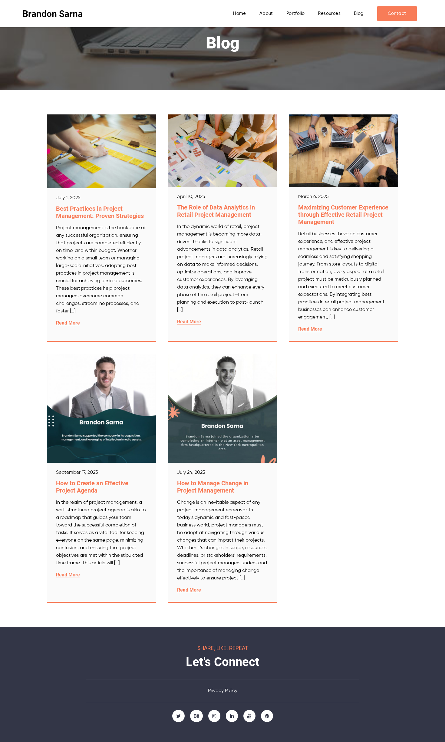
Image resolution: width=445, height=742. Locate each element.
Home (239, 13)
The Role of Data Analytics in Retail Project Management (216, 211)
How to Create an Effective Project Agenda (92, 487)
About (266, 13)
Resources (329, 13)
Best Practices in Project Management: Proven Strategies (100, 212)
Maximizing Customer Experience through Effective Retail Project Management (343, 215)
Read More (68, 323)
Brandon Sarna (52, 13)
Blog (359, 13)
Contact (397, 13)
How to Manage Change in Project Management (212, 487)
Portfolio (295, 13)
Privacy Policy (222, 690)
